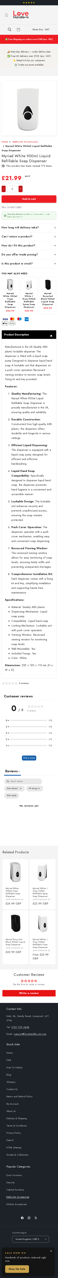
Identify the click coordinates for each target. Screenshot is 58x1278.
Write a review (29, 757)
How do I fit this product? (18, 245)
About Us (11, 1111)
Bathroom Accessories (25, 142)
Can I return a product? (17, 236)
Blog (8, 1074)
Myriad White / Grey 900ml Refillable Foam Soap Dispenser (40, 943)
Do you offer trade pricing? (20, 254)
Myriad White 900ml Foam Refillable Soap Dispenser (13, 892)
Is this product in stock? (17, 263)
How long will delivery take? (20, 227)
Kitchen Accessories (16, 1204)
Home (5, 142)
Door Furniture (14, 1175)
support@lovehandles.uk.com (30, 1034)
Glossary (10, 1082)
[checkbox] (11, 796)
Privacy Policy (13, 1132)
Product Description (16, 334)
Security (10, 1182)
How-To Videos (14, 1067)
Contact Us (12, 1089)
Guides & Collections (17, 1154)
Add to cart (29, 199)
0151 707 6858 (20, 1027)
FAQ (8, 1060)
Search (10, 1140)
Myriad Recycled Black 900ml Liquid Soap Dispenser (15, 942)
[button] (6, 15)
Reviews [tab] (12, 771)
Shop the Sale (17, 1269)
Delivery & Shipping (16, 1118)
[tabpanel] (29, 809)
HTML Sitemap (13, 1147)
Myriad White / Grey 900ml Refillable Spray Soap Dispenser (40, 892)
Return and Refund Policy (19, 1096)
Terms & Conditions (16, 1125)
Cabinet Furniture (15, 1189)
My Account (12, 1104)
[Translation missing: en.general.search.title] (9, 29)
